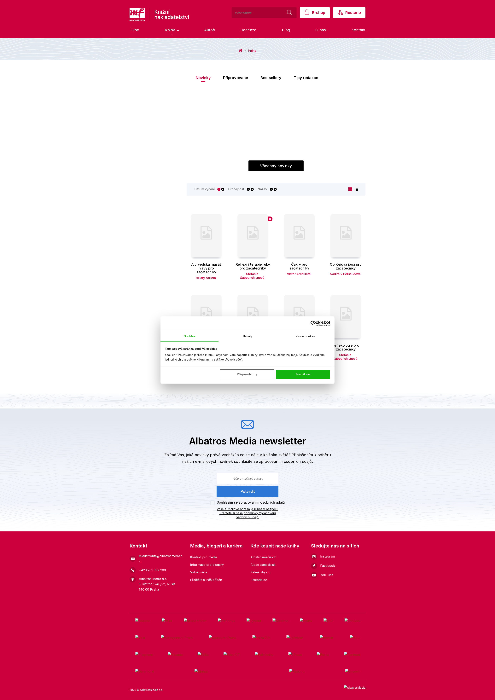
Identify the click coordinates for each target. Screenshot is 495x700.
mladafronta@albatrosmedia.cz (161, 558)
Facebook (327, 566)
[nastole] (326, 637)
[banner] (159, 14)
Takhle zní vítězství (216, 156)
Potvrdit (247, 491)
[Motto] (305, 621)
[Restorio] (296, 671)
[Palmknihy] (264, 654)
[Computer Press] (222, 637)
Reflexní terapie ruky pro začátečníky (253, 266)
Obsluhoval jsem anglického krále (325, 158)
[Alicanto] (175, 654)
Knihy (170, 30)
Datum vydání (204, 189)
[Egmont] (254, 621)
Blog (286, 30)
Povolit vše (302, 374)
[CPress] (295, 654)
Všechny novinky (276, 166)
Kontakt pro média (203, 557)
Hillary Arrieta (206, 278)
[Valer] (167, 621)
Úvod (134, 30)
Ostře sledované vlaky (270, 156)
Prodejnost (236, 189)
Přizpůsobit (245, 374)
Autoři (209, 30)
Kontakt (358, 30)
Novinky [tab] (203, 77)
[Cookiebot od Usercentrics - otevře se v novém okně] (313, 323)
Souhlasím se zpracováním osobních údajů (251, 502)
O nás (320, 30)
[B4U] (354, 637)
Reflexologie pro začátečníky (345, 347)
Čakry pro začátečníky (299, 266)
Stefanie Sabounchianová (252, 276)
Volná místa (198, 572)
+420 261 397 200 (152, 570)
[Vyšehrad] (295, 637)
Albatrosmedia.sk (263, 565)
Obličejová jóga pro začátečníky (346, 266)
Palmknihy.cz (260, 572)
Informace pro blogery (207, 565)
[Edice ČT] (232, 654)
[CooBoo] (352, 621)
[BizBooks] (226, 621)
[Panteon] (351, 654)
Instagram (327, 556)
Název (262, 189)
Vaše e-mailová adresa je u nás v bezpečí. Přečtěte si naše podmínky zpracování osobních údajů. (247, 513)
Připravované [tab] (235, 77)
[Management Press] (176, 637)
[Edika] (203, 654)
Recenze (248, 30)
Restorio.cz (258, 580)
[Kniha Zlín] (261, 637)
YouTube (326, 575)
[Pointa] (323, 654)
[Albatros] (280, 621)
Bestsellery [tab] (270, 77)
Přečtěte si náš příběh (206, 580)
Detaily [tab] (247, 336)
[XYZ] (328, 621)
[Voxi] (140, 637)
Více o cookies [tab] (305, 336)
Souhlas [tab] (189, 336)
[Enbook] (352, 671)
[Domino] (143, 621)
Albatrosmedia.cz (263, 557)
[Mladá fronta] (195, 621)
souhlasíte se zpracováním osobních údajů (273, 461)
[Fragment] (144, 654)
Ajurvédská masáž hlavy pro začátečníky (206, 268)
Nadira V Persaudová (345, 274)
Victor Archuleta (299, 274)
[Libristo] (201, 671)
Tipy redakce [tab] (306, 77)
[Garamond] (145, 671)
